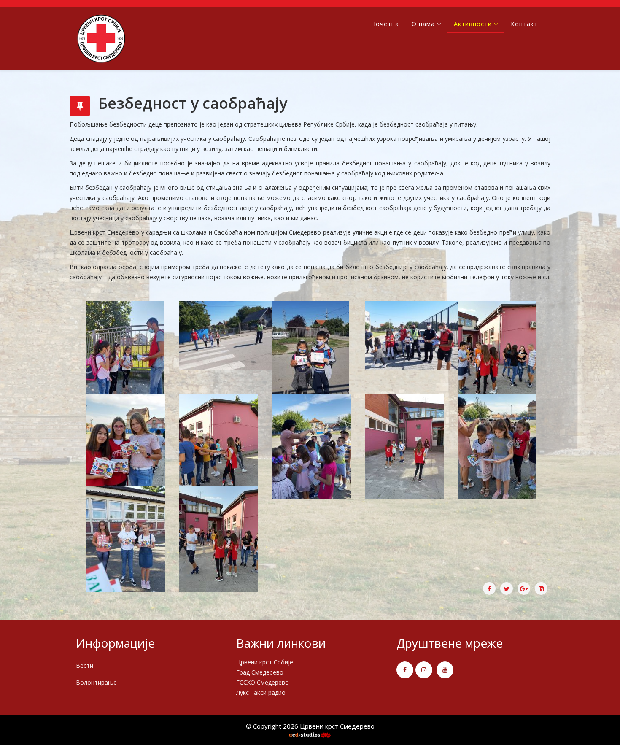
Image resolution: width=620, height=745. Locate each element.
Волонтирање (96, 682)
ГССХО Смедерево (262, 682)
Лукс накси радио (261, 692)
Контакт (524, 24)
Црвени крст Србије (264, 662)
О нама (423, 24)
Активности (473, 24)
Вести (84, 665)
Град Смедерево (259, 672)
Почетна (385, 24)
